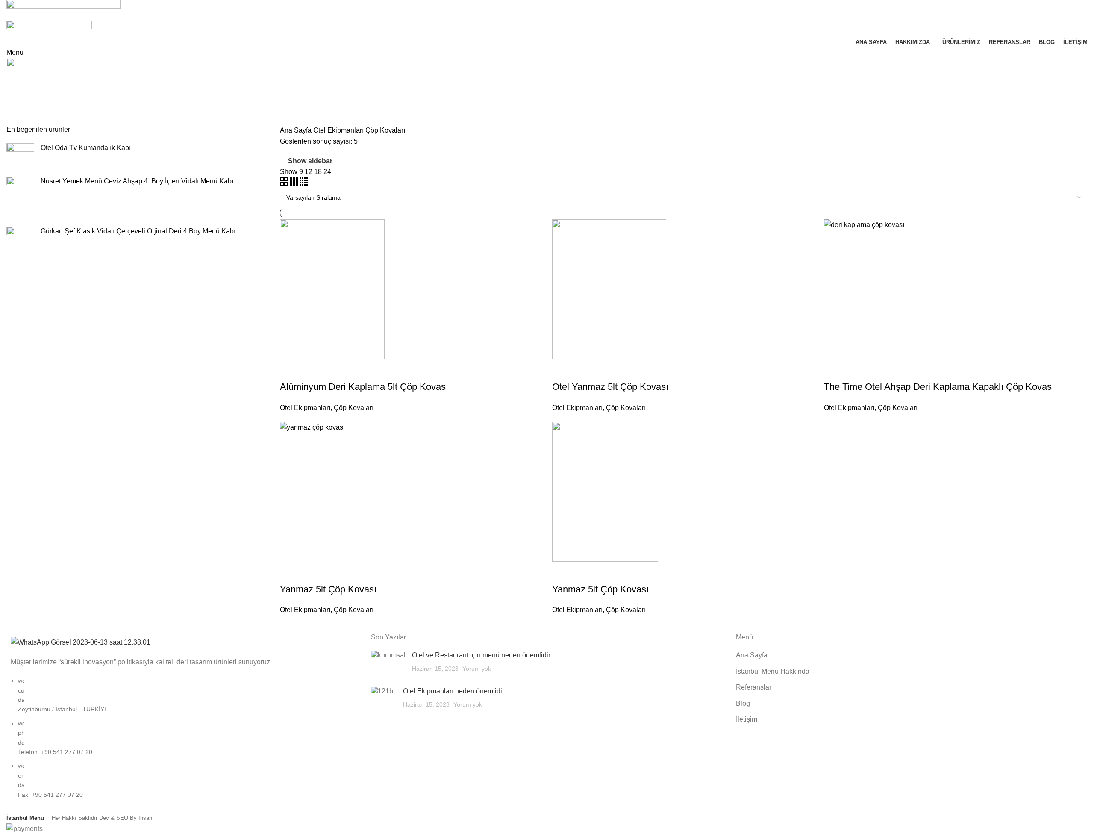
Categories (24, 119)
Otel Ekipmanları (339, 130)
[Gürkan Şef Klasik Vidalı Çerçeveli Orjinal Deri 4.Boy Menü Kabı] (20, 244)
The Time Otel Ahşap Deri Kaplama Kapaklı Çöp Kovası (939, 386)
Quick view (313, 369)
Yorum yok (476, 668)
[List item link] (182, 742)
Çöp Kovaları (353, 407)
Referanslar (753, 687)
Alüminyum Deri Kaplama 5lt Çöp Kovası (364, 386)
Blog (743, 703)
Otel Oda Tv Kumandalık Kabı (86, 147)
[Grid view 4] (304, 183)
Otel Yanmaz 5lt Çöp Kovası (610, 386)
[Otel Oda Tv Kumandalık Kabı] (20, 153)
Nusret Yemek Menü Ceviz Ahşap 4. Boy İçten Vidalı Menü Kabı (137, 181)
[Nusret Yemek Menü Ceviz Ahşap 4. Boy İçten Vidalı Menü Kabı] (20, 195)
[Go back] (17, 78)
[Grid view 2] (285, 183)
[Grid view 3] (295, 183)
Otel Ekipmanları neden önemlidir (453, 691)
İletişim (746, 719)
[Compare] (290, 369)
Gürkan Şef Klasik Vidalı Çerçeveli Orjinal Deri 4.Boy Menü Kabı (138, 231)
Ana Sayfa (296, 130)
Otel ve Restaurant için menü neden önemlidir (481, 655)
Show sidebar (310, 161)
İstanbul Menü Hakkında (772, 671)
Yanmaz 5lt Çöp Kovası (328, 589)
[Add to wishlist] (336, 369)
